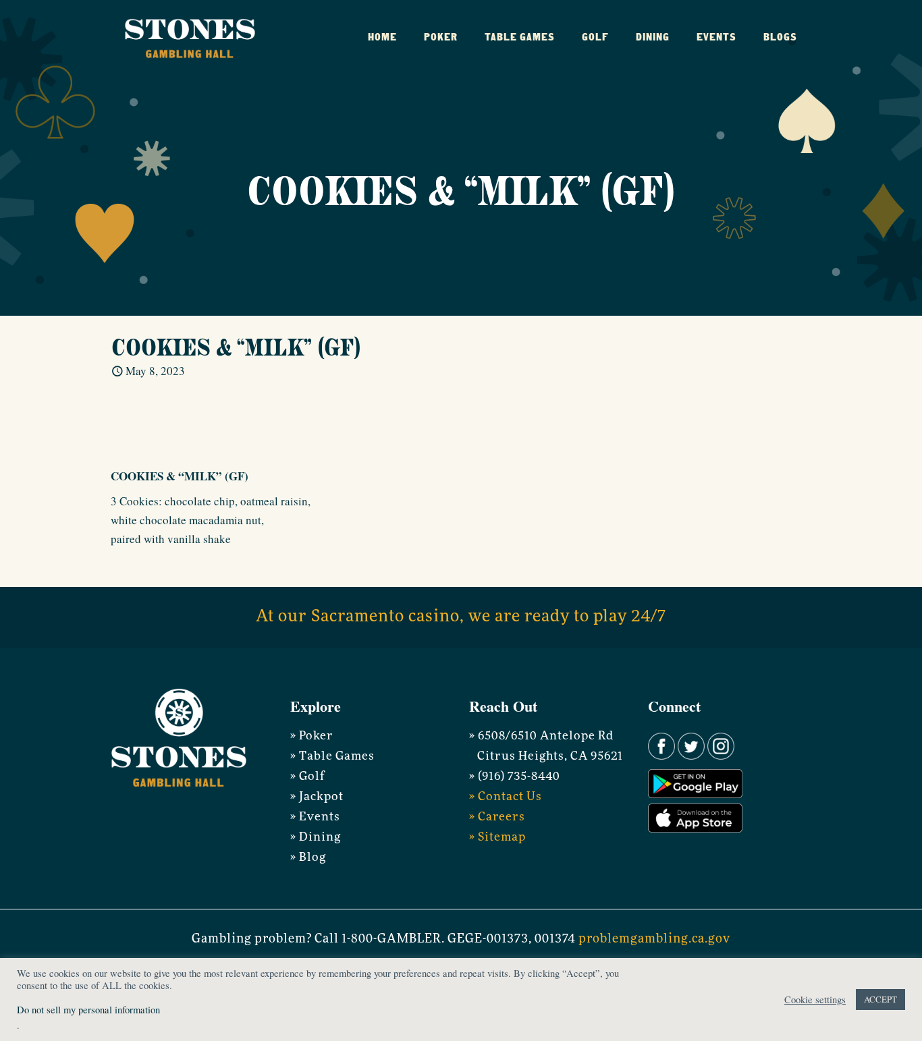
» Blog (308, 858)
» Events (315, 817)
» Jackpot (317, 797)
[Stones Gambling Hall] (190, 37)
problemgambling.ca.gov (654, 940)
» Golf (307, 777)
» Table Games (332, 756)
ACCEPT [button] (880, 999)
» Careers (497, 817)
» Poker (311, 736)
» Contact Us (505, 797)
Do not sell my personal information (88, 1009)
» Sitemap (497, 837)
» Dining (315, 837)
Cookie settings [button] (815, 1000)
